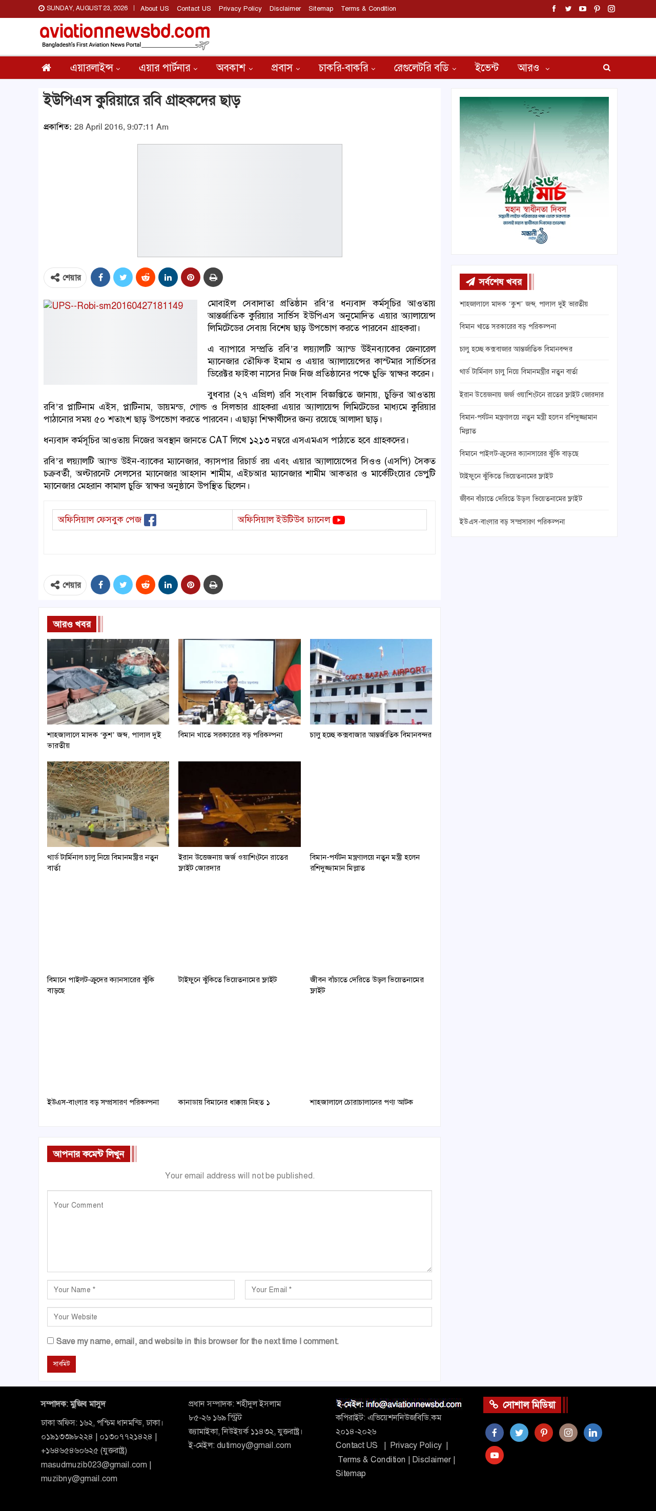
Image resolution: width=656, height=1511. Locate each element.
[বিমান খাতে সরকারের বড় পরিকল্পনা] (239, 682)
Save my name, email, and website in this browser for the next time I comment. (197, 1341)
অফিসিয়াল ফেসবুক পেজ (99, 519)
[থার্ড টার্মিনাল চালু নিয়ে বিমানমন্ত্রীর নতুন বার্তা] (108, 804)
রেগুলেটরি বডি (421, 67)
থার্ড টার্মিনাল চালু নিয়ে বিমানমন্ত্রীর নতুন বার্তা (519, 371)
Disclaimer (285, 8)
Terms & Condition (368, 8)
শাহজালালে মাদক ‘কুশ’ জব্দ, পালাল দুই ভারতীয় (524, 303)
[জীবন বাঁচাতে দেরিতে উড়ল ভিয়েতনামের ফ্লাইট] (371, 926)
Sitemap (321, 8)
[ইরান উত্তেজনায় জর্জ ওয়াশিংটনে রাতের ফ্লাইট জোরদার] (239, 804)
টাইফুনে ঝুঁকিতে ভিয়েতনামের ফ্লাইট (506, 476)
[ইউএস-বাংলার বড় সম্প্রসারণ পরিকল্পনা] (108, 1049)
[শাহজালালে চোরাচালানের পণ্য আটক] (371, 1049)
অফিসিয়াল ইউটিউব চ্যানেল (284, 519)
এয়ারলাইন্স (91, 67)
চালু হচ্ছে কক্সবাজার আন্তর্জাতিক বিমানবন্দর (516, 349)
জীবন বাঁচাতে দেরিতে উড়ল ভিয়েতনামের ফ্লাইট (521, 498)
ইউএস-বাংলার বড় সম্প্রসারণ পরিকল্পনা (512, 521)
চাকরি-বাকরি (343, 67)
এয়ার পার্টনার (164, 67)
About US (154, 8)
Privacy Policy (240, 8)
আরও (530, 67)
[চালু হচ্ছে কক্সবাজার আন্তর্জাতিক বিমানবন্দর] (371, 682)
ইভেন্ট (487, 67)
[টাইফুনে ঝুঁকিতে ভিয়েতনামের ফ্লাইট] (239, 926)
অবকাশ (230, 67)
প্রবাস (282, 67)
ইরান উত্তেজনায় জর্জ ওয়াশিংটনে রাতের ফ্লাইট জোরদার (532, 394)
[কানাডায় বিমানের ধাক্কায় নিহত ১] (239, 1049)
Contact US (194, 8)
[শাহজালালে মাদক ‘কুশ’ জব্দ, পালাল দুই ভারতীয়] (108, 682)
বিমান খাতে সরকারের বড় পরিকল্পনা (508, 326)
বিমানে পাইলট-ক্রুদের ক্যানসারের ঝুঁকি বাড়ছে (519, 453)
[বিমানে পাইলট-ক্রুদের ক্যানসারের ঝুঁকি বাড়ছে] (108, 926)
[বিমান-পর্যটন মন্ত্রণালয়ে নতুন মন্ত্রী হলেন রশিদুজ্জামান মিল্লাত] (371, 804)
